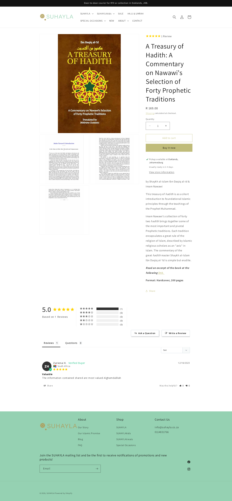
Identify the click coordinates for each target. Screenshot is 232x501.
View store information (161, 172)
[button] (86, 13)
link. (161, 273)
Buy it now (169, 147)
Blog (80, 439)
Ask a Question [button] (146, 333)
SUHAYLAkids (123, 433)
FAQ (80, 445)
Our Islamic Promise (89, 433)
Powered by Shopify (63, 493)
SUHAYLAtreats (124, 439)
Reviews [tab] (49, 343)
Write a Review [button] (177, 333)
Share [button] (152, 290)
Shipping (150, 113)
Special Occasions (126, 445)
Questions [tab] (71, 343)
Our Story (83, 427)
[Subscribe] (97, 469)
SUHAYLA (121, 427)
